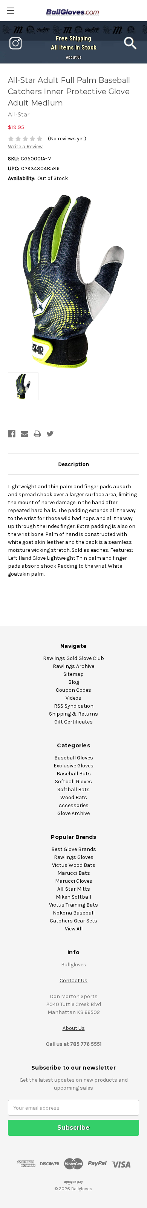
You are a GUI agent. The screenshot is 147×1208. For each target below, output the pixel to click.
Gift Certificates (73, 722)
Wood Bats (73, 797)
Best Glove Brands (73, 849)
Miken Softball (73, 897)
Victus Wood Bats (73, 865)
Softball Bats (73, 789)
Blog (73, 682)
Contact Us (73, 980)
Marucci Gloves (73, 881)
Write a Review (25, 146)
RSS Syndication (73, 706)
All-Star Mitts (73, 889)
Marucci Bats (73, 873)
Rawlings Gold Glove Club (73, 658)
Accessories (74, 805)
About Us (73, 57)
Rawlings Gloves (73, 857)
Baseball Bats (74, 773)
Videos (73, 698)
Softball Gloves (73, 781)
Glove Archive (73, 813)
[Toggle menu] (10, 10)
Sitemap (73, 674)
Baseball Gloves (73, 758)
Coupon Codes (73, 690)
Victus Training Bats (73, 905)
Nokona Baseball (74, 913)
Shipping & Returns (73, 714)
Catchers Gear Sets (73, 921)
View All (74, 928)
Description (73, 464)
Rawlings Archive (73, 666)
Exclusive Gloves (73, 765)
